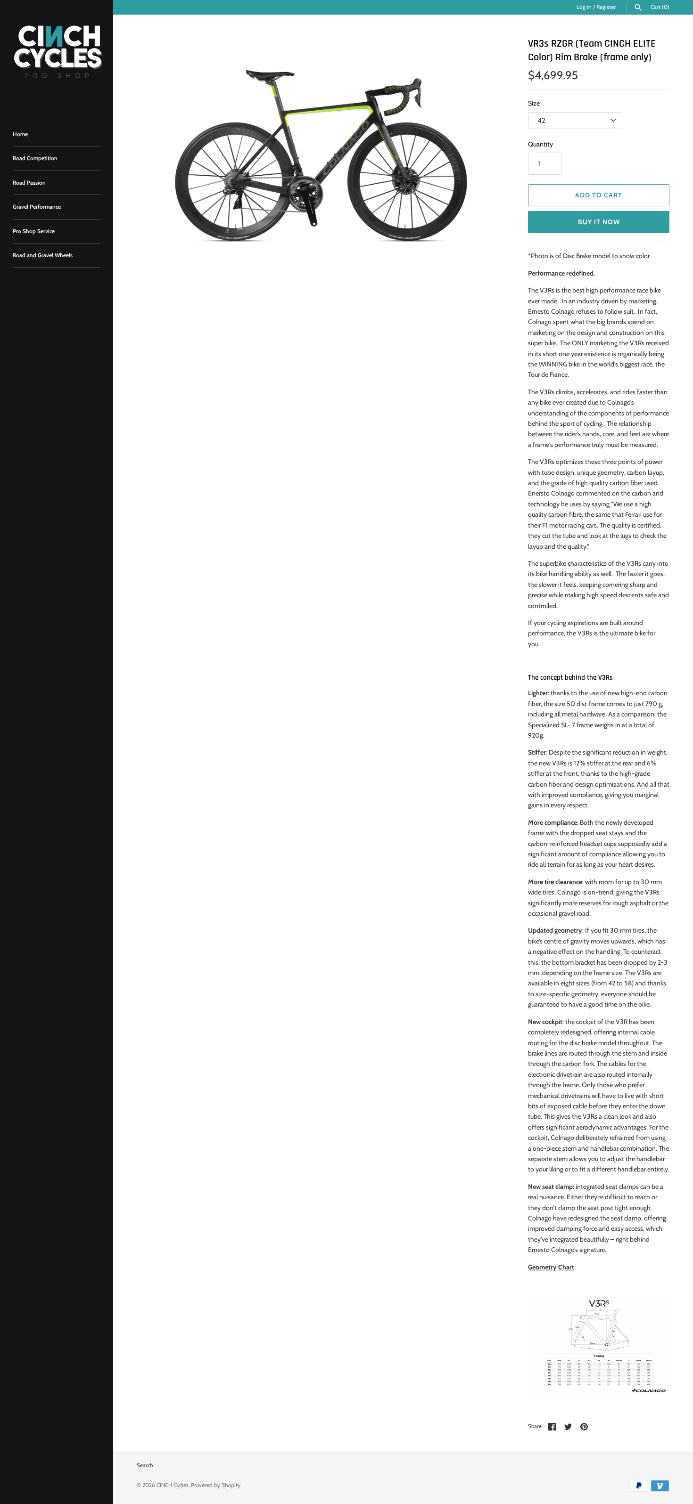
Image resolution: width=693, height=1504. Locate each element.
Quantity (540, 144)
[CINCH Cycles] (56, 56)
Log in (584, 7)
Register (606, 7)
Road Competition (35, 158)
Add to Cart (598, 195)
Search (145, 1465)
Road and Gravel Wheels (43, 255)
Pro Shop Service (34, 231)
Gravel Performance (37, 206)
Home (20, 134)
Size (534, 103)
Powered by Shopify (215, 1485)
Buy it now (599, 222)
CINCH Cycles (173, 1485)
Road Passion (29, 182)
